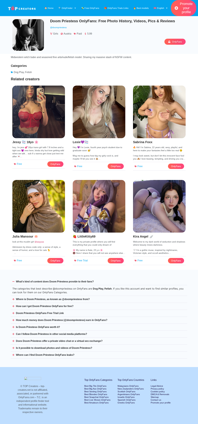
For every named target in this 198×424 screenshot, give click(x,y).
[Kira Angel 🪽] (159, 223)
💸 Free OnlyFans (90, 8)
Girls (55, 33)
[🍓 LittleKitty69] (99, 223)
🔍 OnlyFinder (65, 8)
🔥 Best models (141, 8)
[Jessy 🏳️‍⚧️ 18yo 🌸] (39, 129)
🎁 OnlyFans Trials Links (116, 8)
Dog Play (19, 72)
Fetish (28, 72)
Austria (67, 33)
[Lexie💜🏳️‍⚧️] (99, 129)
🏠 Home (49, 8)
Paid (79, 33)
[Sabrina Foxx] (159, 129)
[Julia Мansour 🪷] (39, 223)
